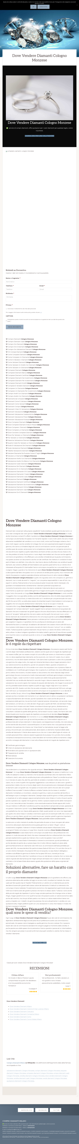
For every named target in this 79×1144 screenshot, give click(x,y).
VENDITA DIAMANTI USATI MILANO (15, 1133)
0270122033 (31, 1125)
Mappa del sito (31, 1136)
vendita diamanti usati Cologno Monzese (28, 1078)
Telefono (10, 286)
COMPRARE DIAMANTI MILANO (56, 1131)
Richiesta (10, 293)
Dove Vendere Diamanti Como (20, 1017)
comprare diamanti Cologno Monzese (40, 1073)
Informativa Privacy (7, 1136)
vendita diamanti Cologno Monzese (32, 1076)
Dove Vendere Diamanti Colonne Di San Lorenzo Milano (29, 1009)
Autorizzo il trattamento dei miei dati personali (22, 308)
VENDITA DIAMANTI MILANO (23, 1131)
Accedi (37, 1136)
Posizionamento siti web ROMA (24, 1137)
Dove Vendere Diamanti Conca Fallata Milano (26, 1019)
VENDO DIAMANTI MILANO (9, 1131)
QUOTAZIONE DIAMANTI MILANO (50, 1133)
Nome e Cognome (13, 278)
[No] (77, 5)
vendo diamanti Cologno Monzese (55, 1078)
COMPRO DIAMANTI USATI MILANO (39, 1131)
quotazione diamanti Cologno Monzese (20, 1081)
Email (42, 286)
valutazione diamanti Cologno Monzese (20, 1070)
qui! (41, 312)
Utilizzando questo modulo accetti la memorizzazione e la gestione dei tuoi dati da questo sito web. (35, 320)
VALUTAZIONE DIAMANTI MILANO (33, 1133)
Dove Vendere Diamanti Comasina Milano (24, 1014)
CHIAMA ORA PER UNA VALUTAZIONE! (39, 136)
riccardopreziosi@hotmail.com (14, 1129)
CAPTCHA (9, 316)
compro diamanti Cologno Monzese (47, 1070)
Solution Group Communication (41, 1137)
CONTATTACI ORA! (39, 942)
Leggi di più (43, 6)
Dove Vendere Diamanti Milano (21, 1006)
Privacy (9, 305)
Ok (33, 6)
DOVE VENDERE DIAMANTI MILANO (67, 1133)
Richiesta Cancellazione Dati (20, 1136)
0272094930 (31, 1127)
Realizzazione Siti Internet (8, 1137)
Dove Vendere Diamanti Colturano (22, 1011)
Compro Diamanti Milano (16, 1063)
